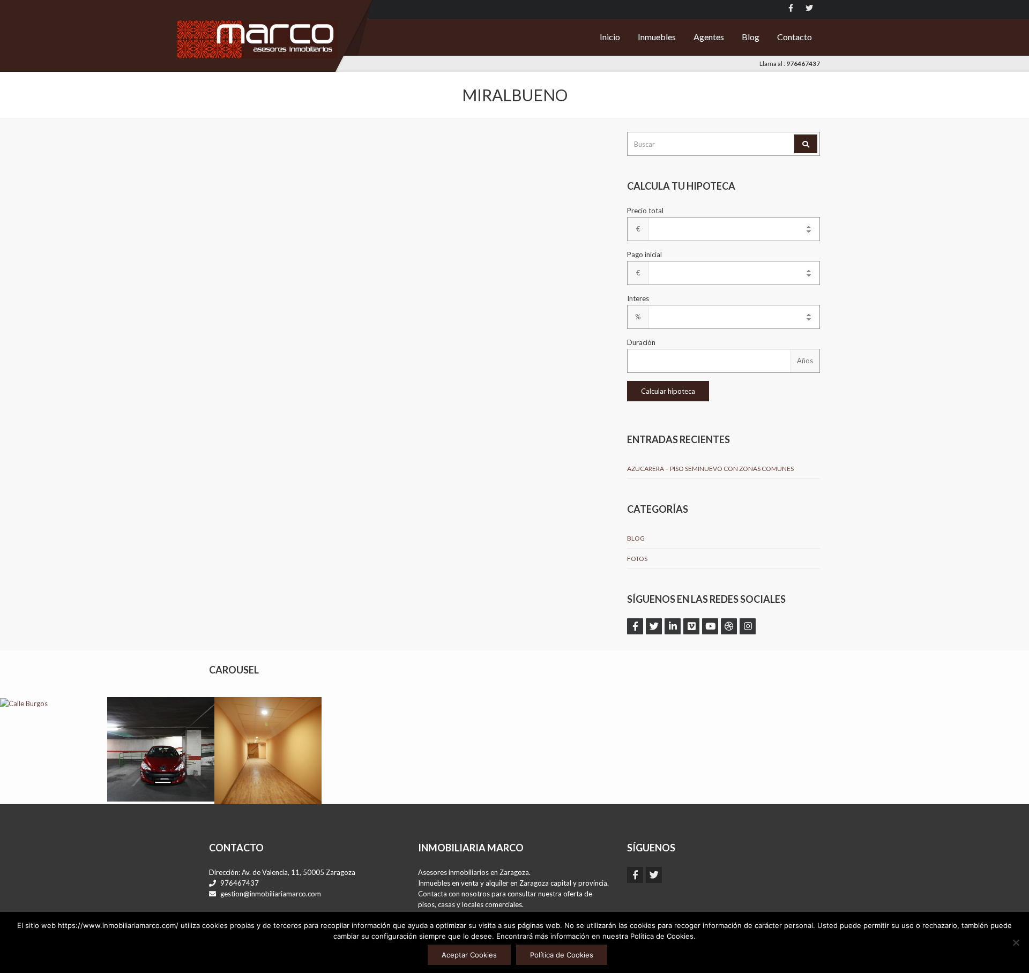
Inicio (610, 37)
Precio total (645, 210)
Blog (750, 37)
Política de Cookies (561, 954)
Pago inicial (644, 254)
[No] (1015, 942)
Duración (641, 342)
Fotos (637, 559)
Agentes (709, 37)
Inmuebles (657, 37)
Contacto (794, 37)
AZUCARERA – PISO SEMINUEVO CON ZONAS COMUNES (710, 469)
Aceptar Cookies (469, 954)
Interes (638, 298)
